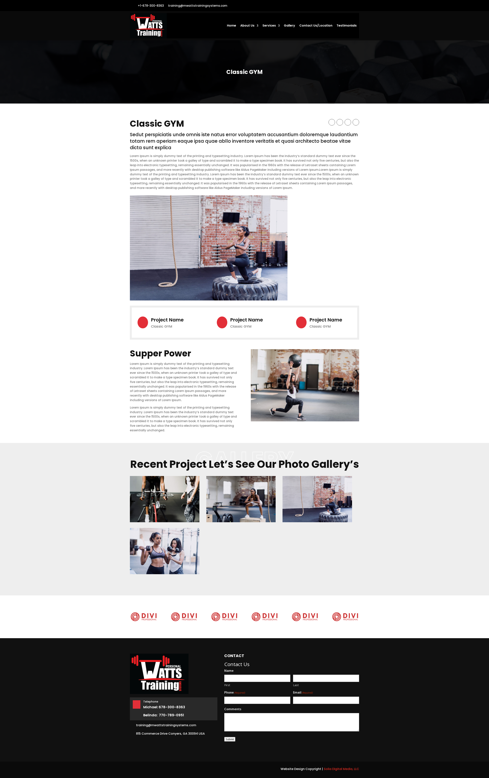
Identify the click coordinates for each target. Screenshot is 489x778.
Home (231, 26)
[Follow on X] (340, 122)
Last (296, 685)
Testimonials (347, 26)
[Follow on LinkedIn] (356, 122)
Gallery (289, 26)
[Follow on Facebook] (354, 5)
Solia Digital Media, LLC (341, 769)
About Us (247, 26)
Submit (230, 739)
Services (269, 26)
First (227, 685)
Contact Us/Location (315, 26)
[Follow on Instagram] (348, 122)
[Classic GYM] (164, 499)
